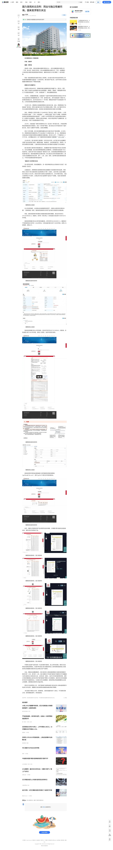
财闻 (23, 753)
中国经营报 (24, 785)
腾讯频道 (62, 840)
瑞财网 (23, 732)
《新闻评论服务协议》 (40, 800)
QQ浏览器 (58, 840)
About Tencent (29, 840)
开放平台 (42, 840)
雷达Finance (24, 795)
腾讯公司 (42, 845)
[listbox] (44, 749)
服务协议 (34, 840)
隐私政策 (38, 840)
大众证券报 (24, 764)
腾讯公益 (54, 840)
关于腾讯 (24, 840)
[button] (87, 11)
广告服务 (46, 840)
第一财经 (24, 721)
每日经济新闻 (25, 711)
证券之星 (24, 774)
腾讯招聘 (50, 840)
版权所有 (46, 845)
